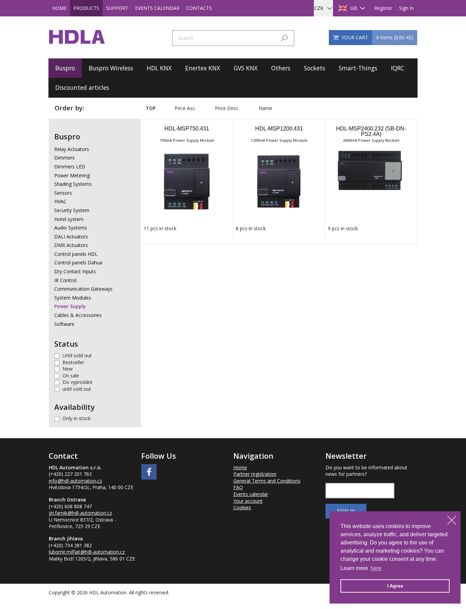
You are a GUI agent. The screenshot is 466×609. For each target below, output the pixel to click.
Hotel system (69, 219)
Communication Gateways (83, 289)
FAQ (238, 487)
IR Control (65, 280)
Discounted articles (82, 87)
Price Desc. (227, 108)
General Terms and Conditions (267, 480)
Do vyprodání (77, 382)
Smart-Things (358, 68)
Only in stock (76, 418)
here (375, 568)
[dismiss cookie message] (451, 520)
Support (117, 8)
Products (86, 8)
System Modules (72, 297)
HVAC (60, 201)
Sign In (406, 8)
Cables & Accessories (78, 315)
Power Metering (72, 175)
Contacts (199, 8)
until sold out (76, 389)
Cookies (242, 507)
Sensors (63, 193)
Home (59, 8)
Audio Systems (70, 227)
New (67, 368)
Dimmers (64, 157)
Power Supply (70, 306)
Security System (71, 210)
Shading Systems (73, 184)
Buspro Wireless (111, 68)
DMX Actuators (71, 245)
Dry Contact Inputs (75, 271)
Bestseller (73, 362)
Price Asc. (185, 108)
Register (383, 8)
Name (265, 108)
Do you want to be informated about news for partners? (366, 470)
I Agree (395, 586)
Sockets (314, 68)
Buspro (65, 68)
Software (64, 324)
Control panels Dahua (78, 262)
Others (280, 68)
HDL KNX (159, 68)
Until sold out (77, 355)
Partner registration (254, 474)
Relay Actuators (71, 149)
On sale (70, 375)
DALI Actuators (71, 236)
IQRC (397, 68)
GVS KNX (246, 68)
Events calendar (157, 8)
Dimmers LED (69, 166)
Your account (248, 501)
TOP (151, 108)
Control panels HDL (76, 254)
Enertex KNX (202, 68)
